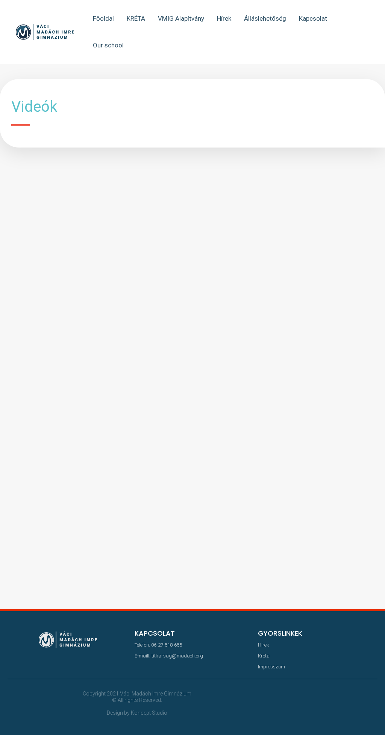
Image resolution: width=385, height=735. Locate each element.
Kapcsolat (313, 18)
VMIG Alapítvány (181, 18)
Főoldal (103, 18)
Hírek (224, 18)
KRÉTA (136, 18)
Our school (108, 45)
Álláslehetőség (265, 18)
